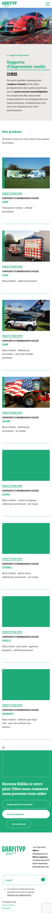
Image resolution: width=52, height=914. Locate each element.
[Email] (15, 74)
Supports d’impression (18, 55)
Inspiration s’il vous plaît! (19, 804)
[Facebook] (8, 74)
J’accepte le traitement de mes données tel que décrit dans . (21, 891)
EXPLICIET (6, 908)
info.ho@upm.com (40, 866)
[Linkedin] (12, 74)
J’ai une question (15, 814)
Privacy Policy (8, 904)
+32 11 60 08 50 (18, 824)
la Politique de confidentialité (20, 893)
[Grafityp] (9, 3)
